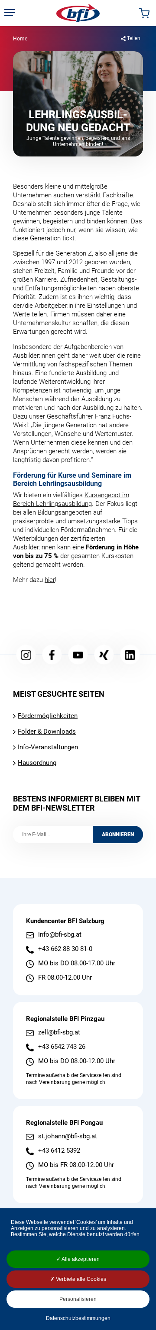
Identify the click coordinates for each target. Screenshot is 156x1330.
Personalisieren (78, 1299)
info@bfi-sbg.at (59, 934)
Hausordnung (37, 763)
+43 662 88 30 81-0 (65, 949)
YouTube (78, 655)
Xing (104, 655)
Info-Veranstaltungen (48, 747)
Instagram (26, 655)
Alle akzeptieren (80, 1259)
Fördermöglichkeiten (48, 716)
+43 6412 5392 (59, 1150)
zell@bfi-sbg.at (59, 1032)
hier (50, 580)
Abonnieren (118, 834)
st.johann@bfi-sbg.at (67, 1136)
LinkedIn (130, 655)
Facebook (52, 655)
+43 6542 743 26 (61, 1047)
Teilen (133, 38)
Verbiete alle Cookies (80, 1279)
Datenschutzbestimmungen (78, 1318)
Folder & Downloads (47, 731)
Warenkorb (144, 13)
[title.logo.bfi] (78, 13)
